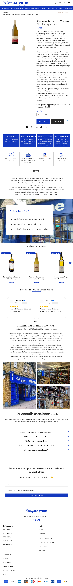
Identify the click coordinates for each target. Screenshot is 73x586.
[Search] (55, 3)
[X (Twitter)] (32, 127)
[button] (60, 3)
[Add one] (46, 114)
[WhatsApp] (37, 127)
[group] (36, 268)
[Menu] (69, 3)
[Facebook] (27, 127)
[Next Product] (70, 263)
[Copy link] (46, 127)
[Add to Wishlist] (68, 121)
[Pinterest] (41, 127)
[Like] (64, 3)
